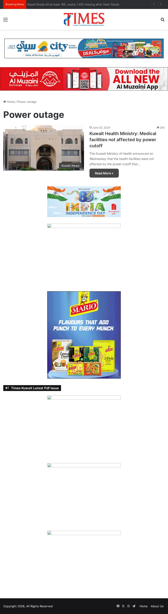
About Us (157, 606)
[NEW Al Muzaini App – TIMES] (84, 78)
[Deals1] (84, 48)
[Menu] (5, 21)
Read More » (104, 173)
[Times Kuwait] (84, 19)
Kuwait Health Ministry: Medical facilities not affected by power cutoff (122, 139)
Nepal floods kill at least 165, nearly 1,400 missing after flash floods (74, 4)
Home (10, 101)
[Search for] (162, 21)
